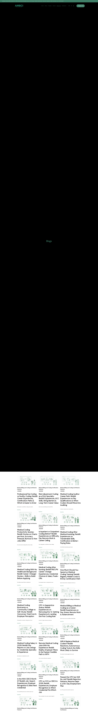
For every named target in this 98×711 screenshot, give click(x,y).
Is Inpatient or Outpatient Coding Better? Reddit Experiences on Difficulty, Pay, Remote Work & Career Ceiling (49, 536)
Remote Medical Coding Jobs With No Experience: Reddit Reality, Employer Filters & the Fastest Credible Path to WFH (48, 649)
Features (19, 489)
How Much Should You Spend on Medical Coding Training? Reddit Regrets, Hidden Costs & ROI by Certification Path (70, 574)
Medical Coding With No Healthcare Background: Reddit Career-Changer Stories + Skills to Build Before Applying (27, 574)
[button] (97, 1)
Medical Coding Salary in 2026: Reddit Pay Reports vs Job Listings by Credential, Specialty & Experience (27, 647)
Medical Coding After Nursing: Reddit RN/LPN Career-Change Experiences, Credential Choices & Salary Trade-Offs (49, 573)
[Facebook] (71, 5)
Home (42, 5)
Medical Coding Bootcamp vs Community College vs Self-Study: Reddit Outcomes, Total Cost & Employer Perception (26, 611)
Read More (19, 509)
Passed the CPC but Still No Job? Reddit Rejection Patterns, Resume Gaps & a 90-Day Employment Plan (70, 681)
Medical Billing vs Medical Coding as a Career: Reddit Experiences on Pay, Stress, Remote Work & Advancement (70, 610)
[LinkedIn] (73, 5)
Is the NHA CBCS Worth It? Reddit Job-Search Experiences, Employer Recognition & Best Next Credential (27, 683)
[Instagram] (69, 5)
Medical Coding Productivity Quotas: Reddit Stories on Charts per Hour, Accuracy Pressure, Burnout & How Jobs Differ (27, 535)
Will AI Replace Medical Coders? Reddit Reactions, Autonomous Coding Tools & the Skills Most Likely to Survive (70, 646)
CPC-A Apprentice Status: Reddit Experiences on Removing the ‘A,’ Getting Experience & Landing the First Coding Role (49, 611)
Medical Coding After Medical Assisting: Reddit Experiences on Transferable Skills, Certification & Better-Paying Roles (70, 537)
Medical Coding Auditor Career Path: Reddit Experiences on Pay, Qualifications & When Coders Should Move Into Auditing (70, 499)
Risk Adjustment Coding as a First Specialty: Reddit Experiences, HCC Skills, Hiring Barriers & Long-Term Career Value (49, 498)
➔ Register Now (81, 5)
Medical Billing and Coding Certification (27, 487)
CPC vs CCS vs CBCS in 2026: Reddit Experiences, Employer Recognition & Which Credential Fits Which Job (48, 686)
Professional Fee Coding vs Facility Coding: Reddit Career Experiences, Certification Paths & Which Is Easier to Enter (27, 498)
